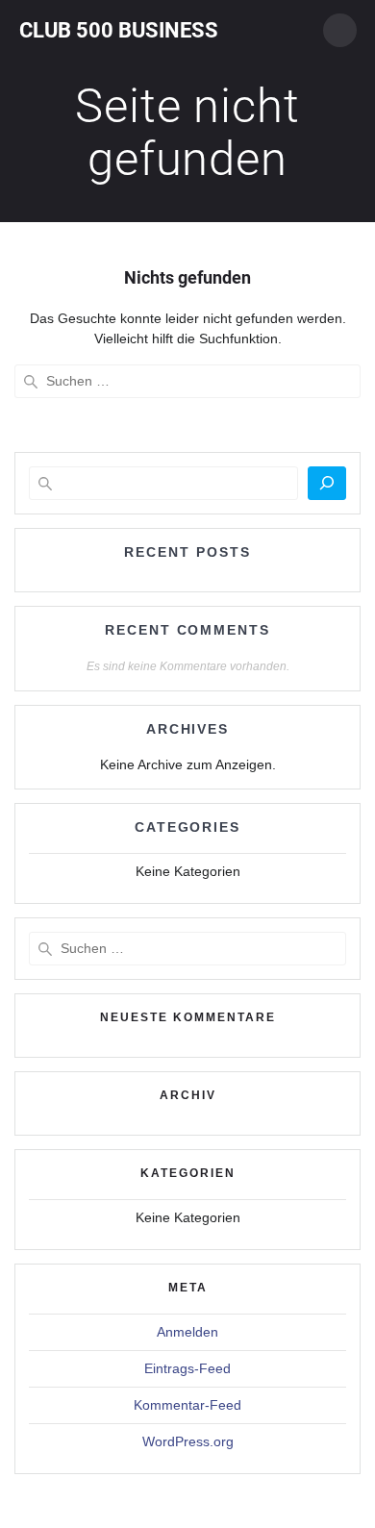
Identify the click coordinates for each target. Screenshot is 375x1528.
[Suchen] (327, 483)
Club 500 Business (118, 29)
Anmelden (187, 1332)
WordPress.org (188, 1441)
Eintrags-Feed (187, 1368)
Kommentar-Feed (187, 1405)
